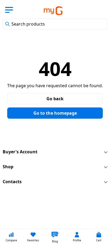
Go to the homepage (55, 113)
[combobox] (55, 24)
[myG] (49, 10)
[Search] (7, 24)
